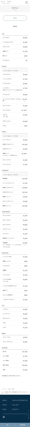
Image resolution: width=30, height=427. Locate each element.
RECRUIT (15, 409)
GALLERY (15, 405)
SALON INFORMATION (20, 400)
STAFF (4, 405)
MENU (4, 400)
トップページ (4, 389)
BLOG (4, 409)
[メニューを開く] (26, 2)
